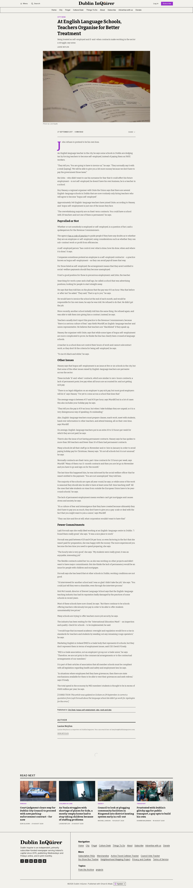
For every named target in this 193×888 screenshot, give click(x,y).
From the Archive (86, 869)
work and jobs (105, 710)
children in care (65, 803)
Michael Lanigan (104, 820)
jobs (97, 710)
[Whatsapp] (40, 861)
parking (23, 803)
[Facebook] (22, 861)
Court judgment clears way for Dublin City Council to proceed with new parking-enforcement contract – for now (38, 813)
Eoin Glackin (25, 823)
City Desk (61, 17)
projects (99, 869)
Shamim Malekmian (144, 820)
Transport (141, 803)
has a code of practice (78, 236)
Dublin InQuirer (80, 884)
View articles (63, 733)
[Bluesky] (31, 861)
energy (101, 803)
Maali (110, 884)
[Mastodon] (44, 861)
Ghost (103, 884)
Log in (155, 3)
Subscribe (167, 3)
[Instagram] (35, 861)
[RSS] (26, 861)
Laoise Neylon (63, 47)
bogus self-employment (85, 710)
